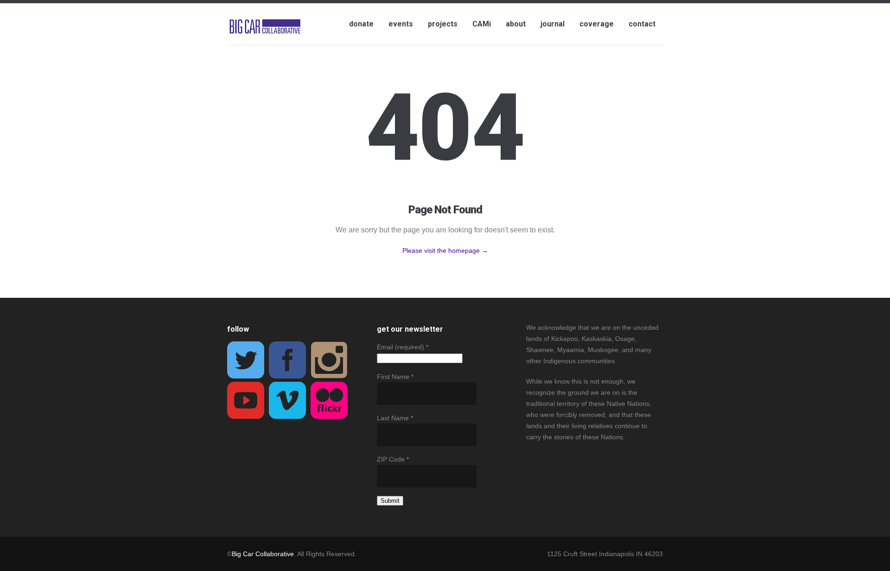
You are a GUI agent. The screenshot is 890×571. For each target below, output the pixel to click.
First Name (395, 376)
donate (361, 23)
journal (552, 23)
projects (443, 23)
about (516, 23)
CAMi (481, 23)
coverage (596, 23)
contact (642, 23)
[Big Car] (265, 27)
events (400, 23)
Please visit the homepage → (445, 250)
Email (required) (402, 347)
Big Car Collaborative (263, 554)
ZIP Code (393, 459)
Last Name (395, 418)
